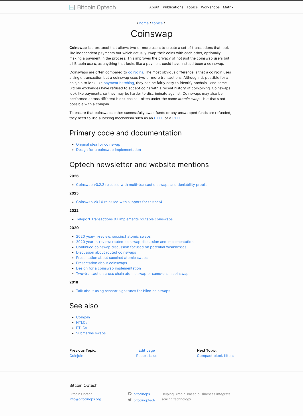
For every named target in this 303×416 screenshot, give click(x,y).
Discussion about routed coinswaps (106, 252)
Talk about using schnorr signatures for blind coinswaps (123, 291)
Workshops (210, 7)
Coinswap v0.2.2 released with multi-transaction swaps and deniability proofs (141, 184)
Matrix (228, 7)
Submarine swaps (91, 333)
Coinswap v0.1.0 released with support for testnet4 (119, 202)
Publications (173, 7)
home (144, 23)
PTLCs (81, 327)
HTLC (158, 118)
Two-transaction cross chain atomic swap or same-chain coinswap (132, 273)
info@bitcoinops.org (85, 399)
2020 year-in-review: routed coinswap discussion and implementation (134, 241)
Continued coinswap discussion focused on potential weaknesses (131, 247)
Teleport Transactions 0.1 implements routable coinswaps (124, 219)
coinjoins (135, 72)
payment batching (119, 83)
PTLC (176, 118)
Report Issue (146, 355)
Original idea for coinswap (98, 144)
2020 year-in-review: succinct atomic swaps (113, 236)
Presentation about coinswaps (101, 263)
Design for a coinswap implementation (108, 149)
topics (157, 23)
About (154, 7)
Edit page (147, 350)
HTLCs (81, 322)
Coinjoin (83, 317)
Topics (192, 7)
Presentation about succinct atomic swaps (112, 257)
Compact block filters (215, 355)
